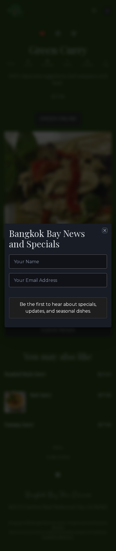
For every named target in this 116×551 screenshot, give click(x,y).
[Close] (104, 230)
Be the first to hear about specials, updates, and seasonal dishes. (58, 308)
